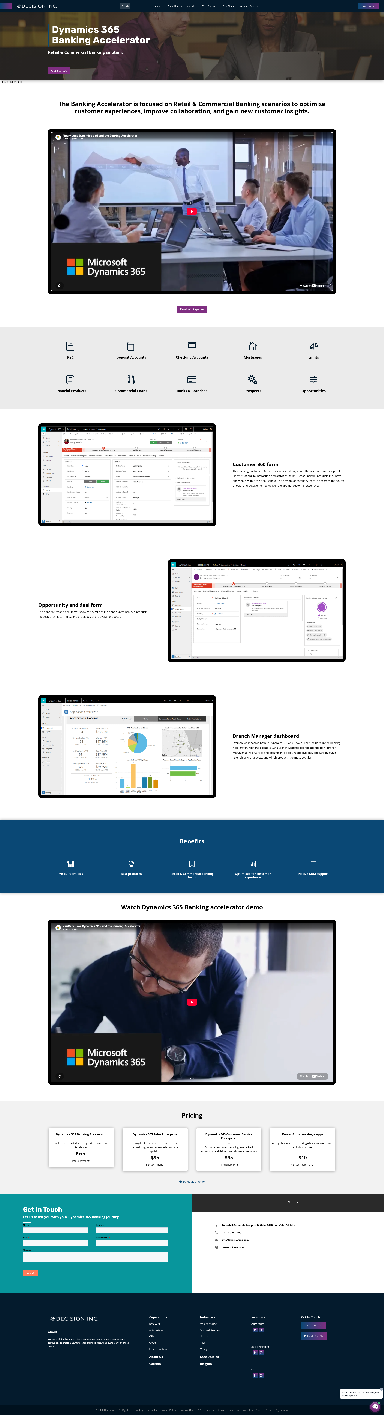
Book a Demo (315, 1335)
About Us (159, 6)
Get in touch (369, 6)
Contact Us (314, 1325)
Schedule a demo (194, 1181)
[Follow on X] (289, 1202)
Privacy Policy (168, 1410)
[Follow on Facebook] (280, 1202)
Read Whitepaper (192, 309)
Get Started (59, 71)
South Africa (257, 1324)
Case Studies (229, 6)
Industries (191, 6)
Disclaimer (210, 1410)
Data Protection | (246, 1410)
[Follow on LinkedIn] (298, 1202)
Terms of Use (186, 1410)
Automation (156, 1330)
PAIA (198, 1410)
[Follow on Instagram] (261, 1330)
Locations (257, 1317)
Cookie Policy (225, 1410)
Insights (243, 6)
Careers (254, 6)
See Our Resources (233, 1247)
